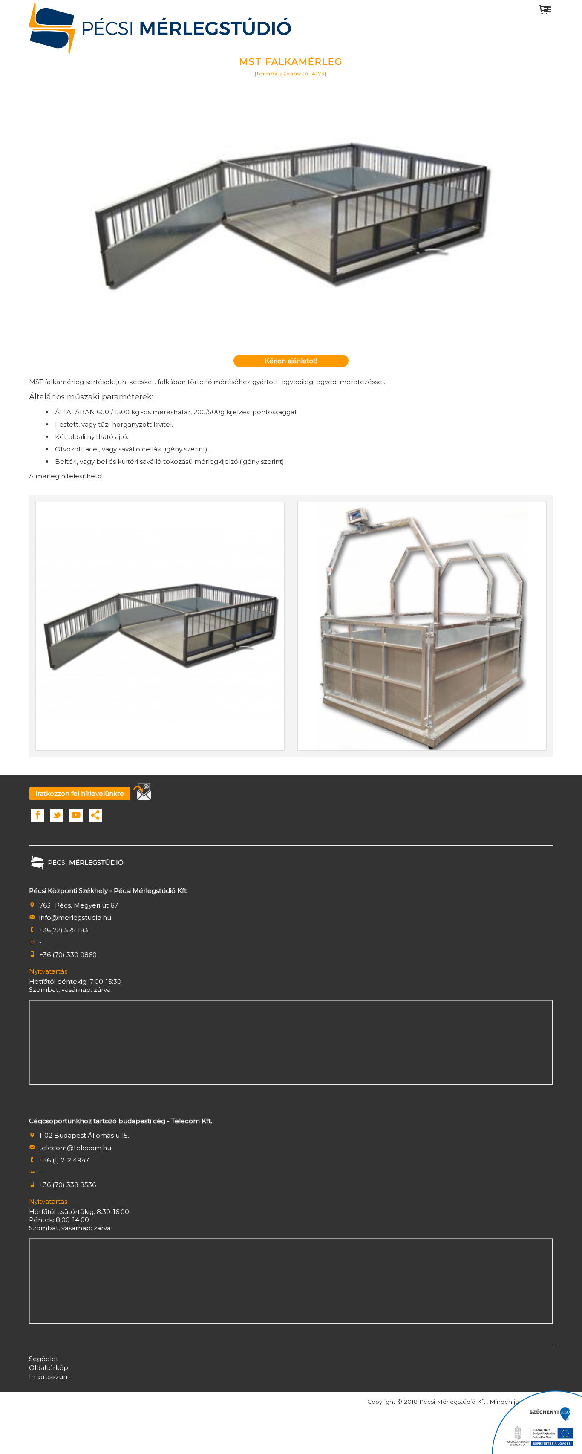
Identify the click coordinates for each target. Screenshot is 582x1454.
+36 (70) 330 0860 (68, 955)
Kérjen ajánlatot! (291, 361)
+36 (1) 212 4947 (64, 1160)
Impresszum (49, 1377)
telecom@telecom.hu (75, 1148)
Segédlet (43, 1359)
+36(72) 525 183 (63, 930)
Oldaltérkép (48, 1368)
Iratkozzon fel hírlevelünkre (79, 793)
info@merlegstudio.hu (75, 917)
